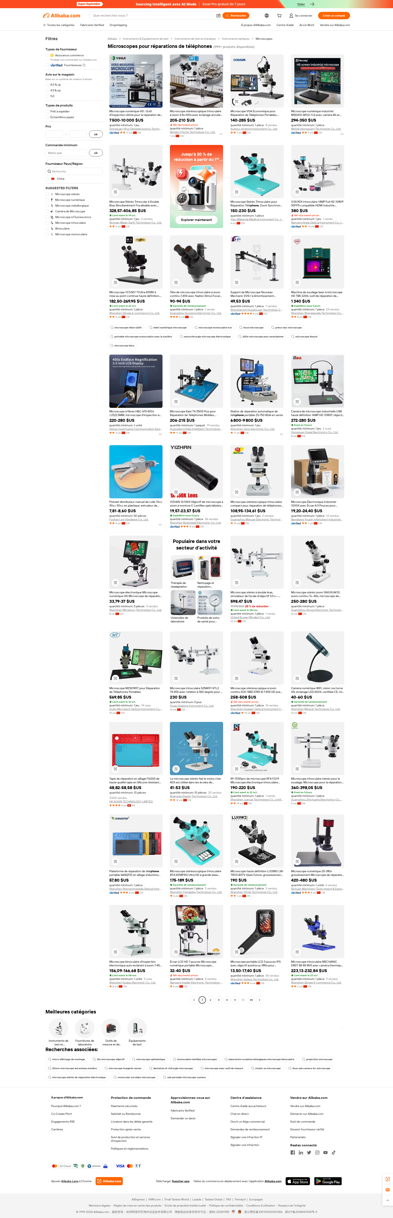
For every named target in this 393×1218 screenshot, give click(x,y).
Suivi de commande (302, 1121)
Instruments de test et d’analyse (195, 38)
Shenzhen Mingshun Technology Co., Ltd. (135, 610)
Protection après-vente (126, 1129)
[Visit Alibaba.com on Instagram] (317, 1152)
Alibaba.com (273, 1181)
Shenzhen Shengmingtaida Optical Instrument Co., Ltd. (136, 888)
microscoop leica (124, 345)
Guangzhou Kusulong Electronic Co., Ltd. (195, 313)
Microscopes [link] (264, 38)
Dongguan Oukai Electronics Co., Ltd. (314, 432)
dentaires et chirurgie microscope (173, 1068)
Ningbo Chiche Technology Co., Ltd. (192, 132)
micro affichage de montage (68, 1059)
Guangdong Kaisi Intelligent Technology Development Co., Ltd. (196, 429)
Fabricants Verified (182, 1110)
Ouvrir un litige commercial (247, 1121)
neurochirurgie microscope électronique (207, 336)
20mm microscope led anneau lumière (74, 1068)
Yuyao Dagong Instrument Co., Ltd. (192, 705)
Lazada (196, 1199)
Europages (256, 1199)
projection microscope (319, 1059)
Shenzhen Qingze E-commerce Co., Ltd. (134, 313)
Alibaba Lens (69, 1181)
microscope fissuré (306, 336)
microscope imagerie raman (125, 1068)
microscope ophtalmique (150, 1059)
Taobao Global (213, 1199)
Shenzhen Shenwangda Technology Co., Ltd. (317, 313)
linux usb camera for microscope (311, 1068)
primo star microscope (288, 327)
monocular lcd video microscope (136, 1077)
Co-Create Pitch (61, 1113)
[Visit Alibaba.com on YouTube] (325, 1152)
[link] (387, 1179)
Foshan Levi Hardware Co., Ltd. (128, 519)
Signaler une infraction (244, 1145)
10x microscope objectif (110, 1059)
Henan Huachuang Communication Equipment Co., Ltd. (136, 429)
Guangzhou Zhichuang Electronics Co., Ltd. (317, 799)
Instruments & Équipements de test (145, 38)
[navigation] (74, 519)
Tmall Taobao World (176, 1199)
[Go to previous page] (194, 1000)
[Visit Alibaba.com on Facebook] (292, 1152)
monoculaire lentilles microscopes (197, 1059)
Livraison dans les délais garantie (131, 1121)
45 (251, 1000)
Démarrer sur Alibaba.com (306, 1113)
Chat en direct (239, 1113)
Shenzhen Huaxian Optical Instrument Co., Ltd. (257, 709)
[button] (218, 15)
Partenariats (298, 1137)
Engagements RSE (63, 1121)
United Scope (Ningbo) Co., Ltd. (250, 617)
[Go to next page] (259, 1000)
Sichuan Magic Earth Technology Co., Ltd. (135, 222)
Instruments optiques (236, 38)
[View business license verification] (233, 1212)
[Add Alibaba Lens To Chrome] (109, 1181)
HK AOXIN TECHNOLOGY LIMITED (131, 801)
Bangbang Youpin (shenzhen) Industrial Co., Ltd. (317, 519)
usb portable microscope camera (186, 1077)
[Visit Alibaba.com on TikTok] (333, 1152)
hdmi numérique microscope (170, 327)
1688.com (154, 1199)
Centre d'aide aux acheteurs (248, 1106)
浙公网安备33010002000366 (263, 1211)
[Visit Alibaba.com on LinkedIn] (300, 1152)
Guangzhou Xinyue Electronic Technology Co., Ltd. (317, 610)
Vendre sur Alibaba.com (305, 1106)
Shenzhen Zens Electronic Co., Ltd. (252, 429)
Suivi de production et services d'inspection (130, 1138)
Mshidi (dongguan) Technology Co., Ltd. (316, 128)
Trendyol (240, 1199)
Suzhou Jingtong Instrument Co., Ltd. (254, 128)
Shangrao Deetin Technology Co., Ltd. (194, 796)
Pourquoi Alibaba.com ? (66, 1106)
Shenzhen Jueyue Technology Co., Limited (257, 799)
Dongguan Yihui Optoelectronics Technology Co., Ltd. (136, 128)
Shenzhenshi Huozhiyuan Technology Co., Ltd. (257, 309)
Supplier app (181, 1181)
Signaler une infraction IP (246, 1137)
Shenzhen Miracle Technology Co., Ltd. (315, 709)
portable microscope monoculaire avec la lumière (143, 336)
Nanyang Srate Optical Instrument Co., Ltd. (317, 222)
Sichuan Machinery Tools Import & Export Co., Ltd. (317, 888)
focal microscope (253, 327)
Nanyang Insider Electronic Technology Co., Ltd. (196, 982)
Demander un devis (183, 1118)
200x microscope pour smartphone (263, 336)
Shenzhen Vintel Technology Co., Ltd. (254, 892)
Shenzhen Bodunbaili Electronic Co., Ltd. (195, 522)
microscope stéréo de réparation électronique (79, 1077)
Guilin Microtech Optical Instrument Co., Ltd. (136, 709)
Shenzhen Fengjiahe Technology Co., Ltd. (196, 892)
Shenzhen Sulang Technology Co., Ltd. (254, 979)
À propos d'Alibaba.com (67, 1097)
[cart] (280, 16)
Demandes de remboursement (250, 1129)
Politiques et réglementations (129, 1148)
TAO (228, 1199)
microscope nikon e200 (128, 327)
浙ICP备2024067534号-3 (301, 1211)
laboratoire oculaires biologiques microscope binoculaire (261, 1059)
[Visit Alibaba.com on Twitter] (309, 1152)
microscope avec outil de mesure (224, 1068)
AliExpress (138, 1199)
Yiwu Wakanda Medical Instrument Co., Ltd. (257, 219)
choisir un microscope (268, 1068)
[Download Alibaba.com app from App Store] (298, 1181)
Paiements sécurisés (124, 1106)
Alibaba (112, 38)
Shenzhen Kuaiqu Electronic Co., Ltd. (132, 982)
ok (96, 134)
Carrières (57, 1129)
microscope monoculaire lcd (215, 327)
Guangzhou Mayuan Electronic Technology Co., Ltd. (257, 519)
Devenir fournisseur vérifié (307, 1129)
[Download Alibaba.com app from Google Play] (328, 1181)
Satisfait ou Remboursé (126, 1113)
